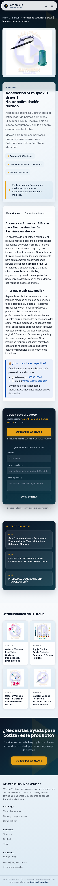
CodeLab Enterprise (38, 879)
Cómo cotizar (10, 817)
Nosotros (7, 831)
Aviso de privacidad (13, 863)
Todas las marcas (12, 808)
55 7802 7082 (10, 854)
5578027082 (35, 374)
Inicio (5, 17)
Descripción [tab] (13, 210)
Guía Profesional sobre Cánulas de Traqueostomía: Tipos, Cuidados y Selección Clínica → (27, 536)
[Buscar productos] (46, 6)
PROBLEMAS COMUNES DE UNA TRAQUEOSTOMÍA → (25, 575)
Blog (5, 840)
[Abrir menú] (52, 6)
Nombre (10, 449)
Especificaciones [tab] (35, 210)
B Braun (15, 17)
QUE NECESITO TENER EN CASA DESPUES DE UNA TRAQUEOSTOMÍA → (28, 557)
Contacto (7, 836)
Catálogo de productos (15, 813)
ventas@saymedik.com (34, 377)
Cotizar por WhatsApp (29, 428)
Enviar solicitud (29, 493)
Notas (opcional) (14, 474)
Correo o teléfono (15, 462)
